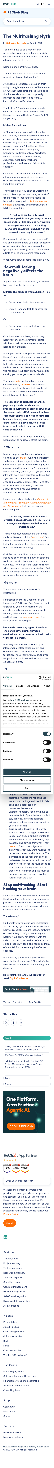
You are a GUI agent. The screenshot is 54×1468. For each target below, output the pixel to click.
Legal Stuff (23, 1446)
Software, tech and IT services (19, 1376)
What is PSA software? (15, 1355)
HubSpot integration (14, 1291)
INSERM (25, 384)
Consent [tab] (7, 686)
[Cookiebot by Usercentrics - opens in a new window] (39, 678)
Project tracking (11, 1263)
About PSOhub (11, 1326)
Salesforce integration (14, 1296)
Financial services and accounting (21, 1380)
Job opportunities (12, 1336)
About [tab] (47, 686)
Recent (8, 1038)
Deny (27, 788)
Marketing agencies (13, 1371)
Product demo (10, 1322)
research (13, 846)
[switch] (47, 742)
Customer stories (12, 1350)
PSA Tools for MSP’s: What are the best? (24, 1055)
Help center (9, 1411)
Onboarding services (14, 1331)
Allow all (27, 772)
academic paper (31, 617)
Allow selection (27, 780)
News (6, 1345)
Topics (7, 1078)
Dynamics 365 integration (16, 1301)
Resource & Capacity (14, 1272)
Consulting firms (11, 1390)
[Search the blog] (46, 21)
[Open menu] (49, 4)
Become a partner (12, 1432)
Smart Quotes (10, 1258)
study (17, 381)
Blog (5, 1341)
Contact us (9, 1406)
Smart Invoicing (11, 1282)
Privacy (32, 1446)
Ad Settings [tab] (33, 686)
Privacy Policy (10, 1214)
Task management (13, 1268)
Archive (8, 1084)
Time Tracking (35, 1002)
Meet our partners (13, 1437)
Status (6, 1416)
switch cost (37, 537)
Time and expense (13, 1277)
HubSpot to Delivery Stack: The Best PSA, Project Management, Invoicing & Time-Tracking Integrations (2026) (24, 1064)
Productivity (18, 1002)
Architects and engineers (16, 1385)
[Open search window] (37, 4)
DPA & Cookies (10, 1446)
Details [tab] (19, 686)
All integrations (11, 1305)
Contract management (15, 1286)
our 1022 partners (20, 700)
